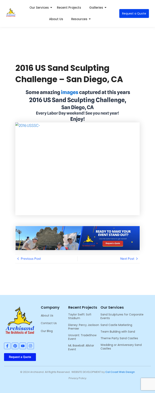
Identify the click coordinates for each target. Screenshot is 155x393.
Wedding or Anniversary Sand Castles (121, 347)
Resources (79, 19)
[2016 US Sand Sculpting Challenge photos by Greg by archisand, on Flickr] (77, 168)
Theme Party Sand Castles (119, 338)
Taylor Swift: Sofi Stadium (79, 316)
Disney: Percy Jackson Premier (83, 327)
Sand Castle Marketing (116, 325)
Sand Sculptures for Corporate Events (122, 316)
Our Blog (47, 331)
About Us (56, 19)
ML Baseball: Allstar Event (81, 347)
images (69, 92)
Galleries (96, 7)
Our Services (39, 7)
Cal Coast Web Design (120, 372)
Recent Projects (69, 7)
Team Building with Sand (118, 332)
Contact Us (49, 323)
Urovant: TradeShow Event (82, 337)
